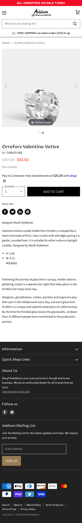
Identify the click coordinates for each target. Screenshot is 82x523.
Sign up (11, 461)
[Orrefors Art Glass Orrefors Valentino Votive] (39, 133)
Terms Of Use (9, 509)
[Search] (75, 23)
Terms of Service (54, 505)
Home (5, 43)
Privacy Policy (27, 509)
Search (6, 505)
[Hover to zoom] (41, 88)
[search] (36, 23)
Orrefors (14, 153)
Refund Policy (33, 505)
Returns (18, 505)
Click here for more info (16, 392)
